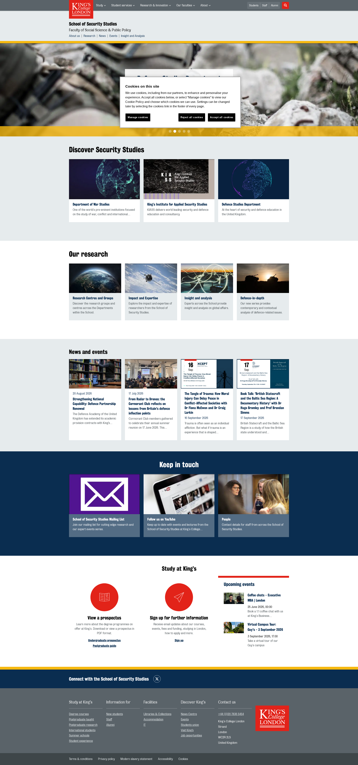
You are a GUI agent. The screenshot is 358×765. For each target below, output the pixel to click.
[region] (180, 102)
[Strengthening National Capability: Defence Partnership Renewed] (95, 374)
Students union (190, 724)
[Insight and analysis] (207, 278)
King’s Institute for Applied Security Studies (177, 204)
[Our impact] (151, 278)
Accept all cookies (221, 117)
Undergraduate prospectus (104, 640)
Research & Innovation (154, 5)
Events (113, 35)
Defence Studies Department (241, 204)
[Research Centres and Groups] (95, 278)
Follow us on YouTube (161, 519)
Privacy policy (106, 759)
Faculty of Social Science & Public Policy (100, 30)
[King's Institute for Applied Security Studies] (179, 179)
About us (74, 35)
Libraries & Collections (157, 714)
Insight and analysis (198, 298)
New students (114, 714)
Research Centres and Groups (93, 298)
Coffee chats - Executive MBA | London (264, 598)
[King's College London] (272, 715)
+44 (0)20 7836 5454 (231, 714)
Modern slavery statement (136, 759)
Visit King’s (187, 730)
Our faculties (184, 5)
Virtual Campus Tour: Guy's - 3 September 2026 (265, 627)
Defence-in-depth (252, 298)
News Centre (189, 714)
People (226, 519)
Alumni (274, 5)
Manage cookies (138, 117)
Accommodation (153, 719)
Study (99, 5)
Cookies (183, 759)
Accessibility (165, 759)
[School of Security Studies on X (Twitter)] (157, 679)
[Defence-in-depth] (263, 278)
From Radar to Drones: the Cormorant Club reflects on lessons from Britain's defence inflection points (149, 406)
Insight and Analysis (133, 35)
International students (82, 730)
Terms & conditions (80, 759)
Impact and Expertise (143, 298)
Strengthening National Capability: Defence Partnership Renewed (94, 404)
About (204, 5)
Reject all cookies (191, 117)
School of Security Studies (93, 24)
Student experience (81, 740)
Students (253, 5)
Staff (264, 5)
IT (145, 724)
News (102, 35)
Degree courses (79, 714)
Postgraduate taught (81, 719)
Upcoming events (239, 584)
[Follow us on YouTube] (179, 494)
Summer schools (79, 735)
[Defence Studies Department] (253, 179)
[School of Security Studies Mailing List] (104, 494)
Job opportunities (191, 735)
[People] (253, 494)
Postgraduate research (83, 724)
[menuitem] (101, 5)
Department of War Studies (91, 204)
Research (89, 35)
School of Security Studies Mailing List (98, 519)
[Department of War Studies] (104, 179)
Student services (121, 5)
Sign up (179, 640)
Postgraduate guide (104, 646)
